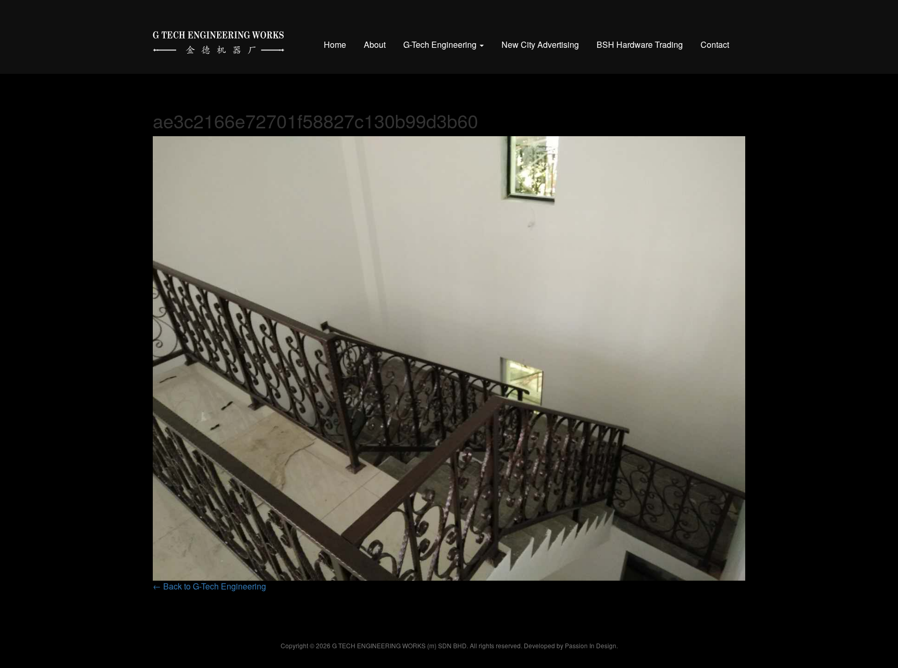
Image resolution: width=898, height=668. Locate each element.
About (375, 44)
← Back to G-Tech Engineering (209, 586)
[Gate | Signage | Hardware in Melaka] (218, 40)
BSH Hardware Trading (640, 44)
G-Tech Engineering (441, 44)
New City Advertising (540, 44)
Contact (715, 44)
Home (335, 44)
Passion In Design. (591, 645)
